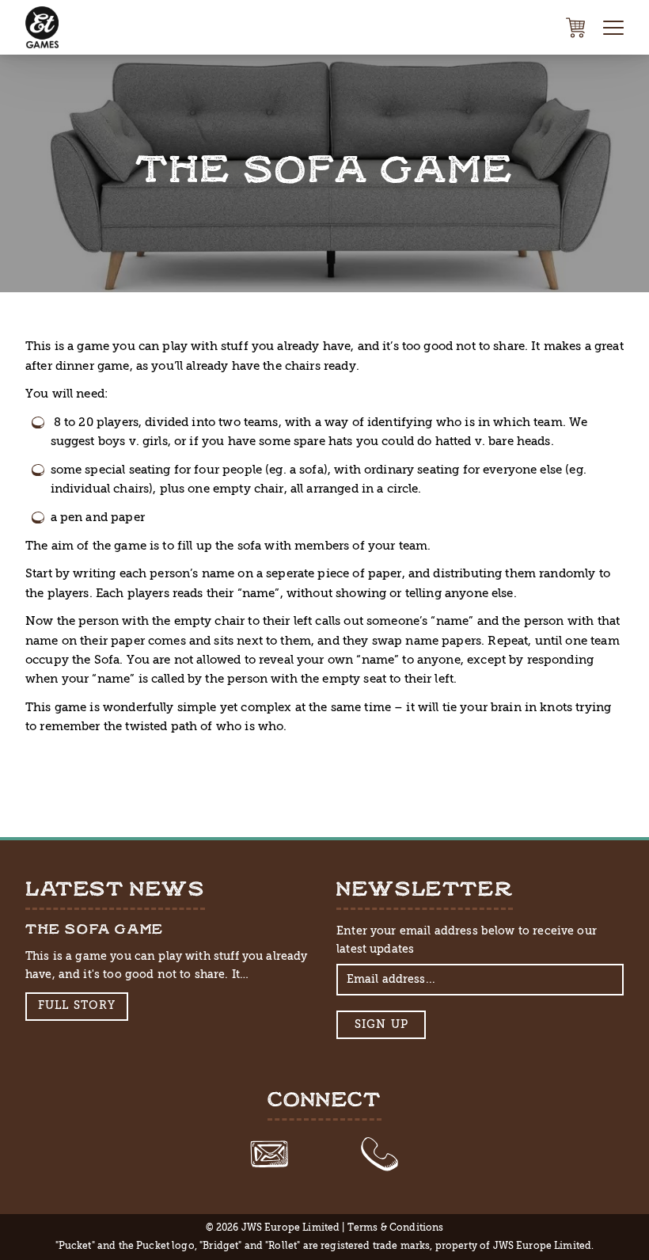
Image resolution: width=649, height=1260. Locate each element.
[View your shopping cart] (575, 27)
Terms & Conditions (395, 1227)
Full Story (77, 1005)
